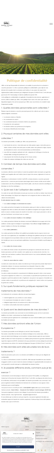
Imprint (28, 450)
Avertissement (40, 435)
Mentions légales (41, 426)
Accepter (18, 447)
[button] (33, 433)
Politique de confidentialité (43, 429)
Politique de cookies (41, 438)
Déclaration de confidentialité (20, 450)
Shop (27, 429)
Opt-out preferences (10, 450)
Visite (27, 426)
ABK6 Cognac (5, 426)
